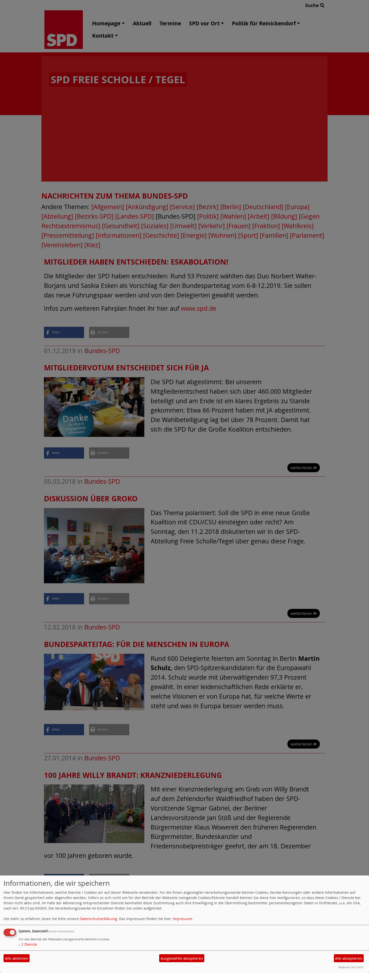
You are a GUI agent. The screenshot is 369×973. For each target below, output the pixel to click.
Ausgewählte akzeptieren (182, 958)
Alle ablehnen (16, 958)
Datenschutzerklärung (98, 918)
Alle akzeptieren (348, 958)
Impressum (182, 918)
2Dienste (28, 944)
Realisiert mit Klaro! (350, 967)
